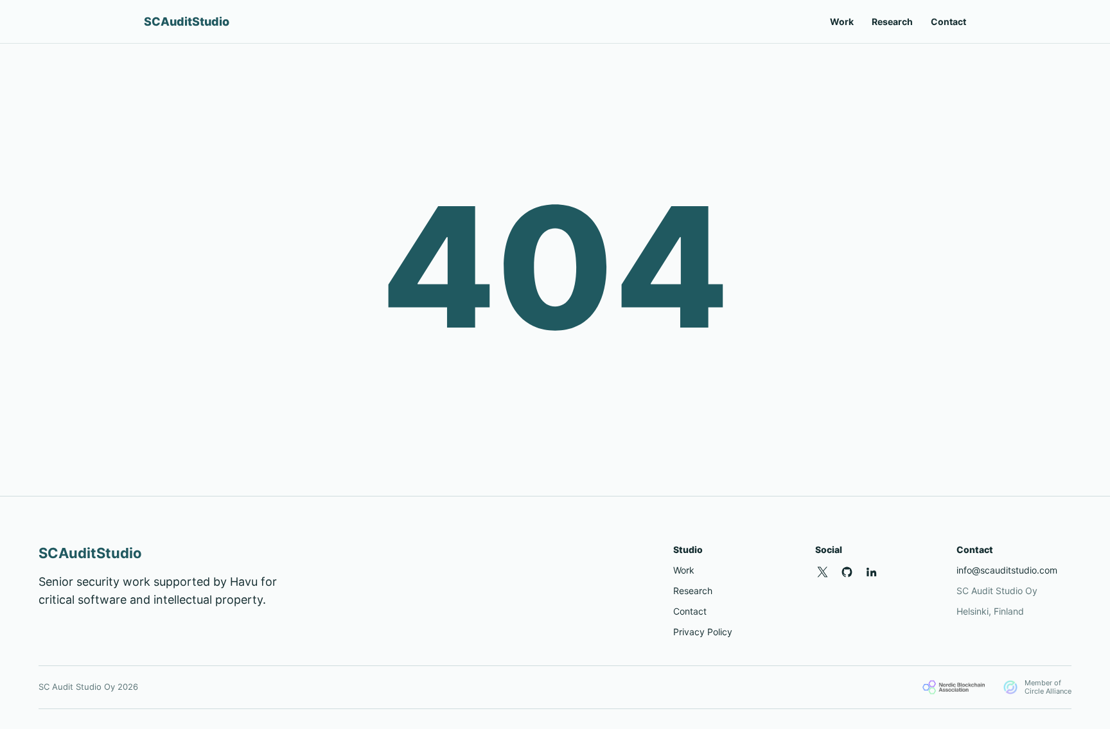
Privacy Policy (702, 631)
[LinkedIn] (871, 572)
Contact (948, 21)
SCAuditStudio (186, 21)
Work (842, 21)
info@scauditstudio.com (1006, 570)
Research (892, 21)
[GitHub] (847, 572)
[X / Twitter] (823, 572)
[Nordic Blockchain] (953, 687)
